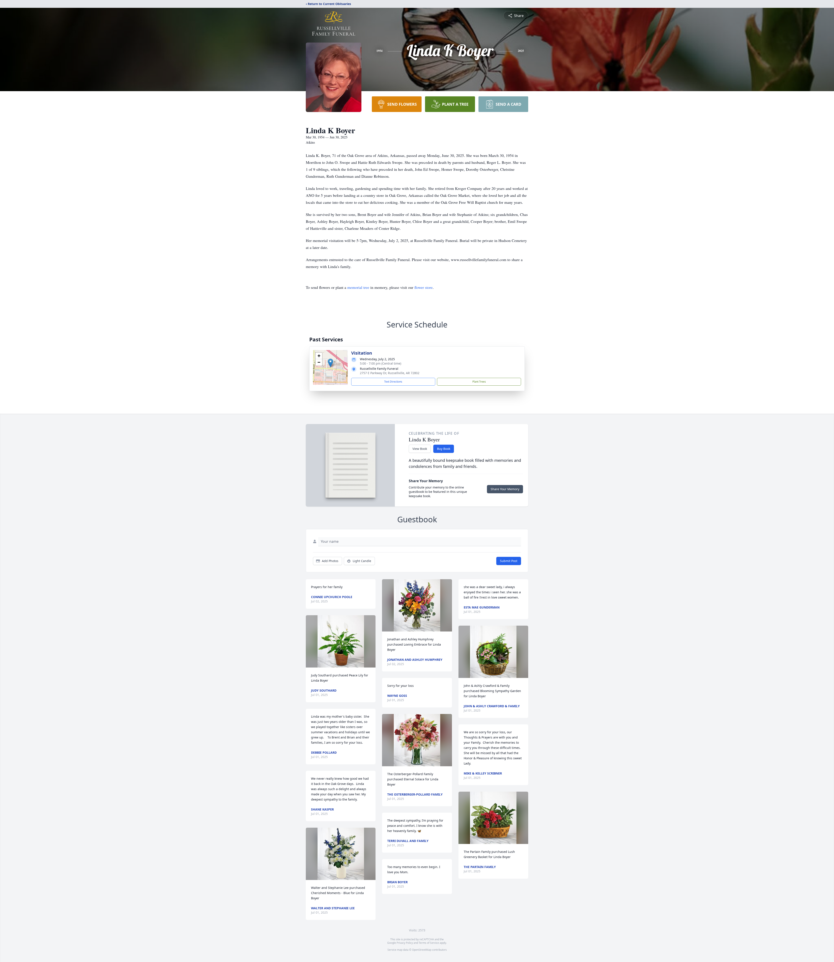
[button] (330, 362)
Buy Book (443, 449)
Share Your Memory (505, 489)
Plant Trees (479, 381)
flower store (423, 287)
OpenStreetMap (421, 950)
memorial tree (358, 287)
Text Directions (393, 381)
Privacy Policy (405, 943)
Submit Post (508, 561)
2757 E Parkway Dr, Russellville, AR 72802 (389, 373)
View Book (419, 449)
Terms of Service (429, 943)
